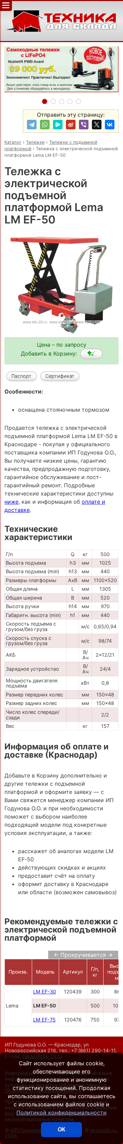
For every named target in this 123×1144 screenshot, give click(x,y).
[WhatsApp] (45, 124)
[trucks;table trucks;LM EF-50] (91, 354)
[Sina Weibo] (71, 124)
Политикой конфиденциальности (61, 1112)
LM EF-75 (44, 1020)
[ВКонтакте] (109, 124)
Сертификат (59, 376)
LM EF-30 (44, 991)
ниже (11, 501)
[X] (96, 124)
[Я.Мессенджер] (58, 124)
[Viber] (84, 124)
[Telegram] (32, 124)
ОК (61, 1129)
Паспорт (21, 376)
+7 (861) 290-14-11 (93, 1050)
